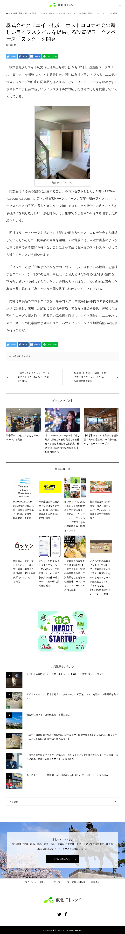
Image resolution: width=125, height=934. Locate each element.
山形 (28, 356)
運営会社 (95, 882)
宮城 (23, 356)
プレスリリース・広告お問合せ (69, 882)
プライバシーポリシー (36, 882)
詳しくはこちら (62, 858)
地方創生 (17, 356)
